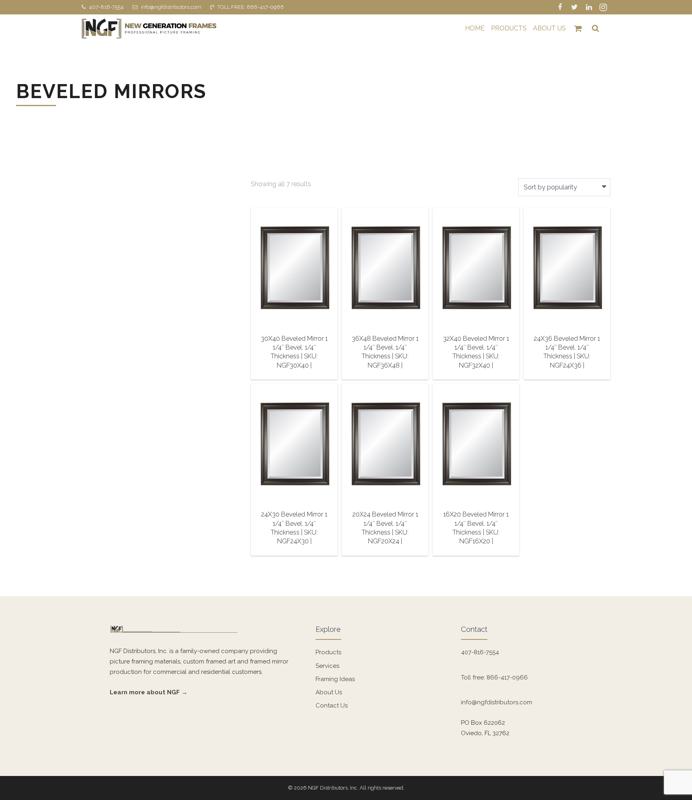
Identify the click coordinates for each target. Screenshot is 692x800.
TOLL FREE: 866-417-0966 (250, 7)
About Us (329, 692)
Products (328, 652)
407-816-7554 (106, 7)
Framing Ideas (335, 679)
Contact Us (332, 705)
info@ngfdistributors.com (171, 7)
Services (327, 665)
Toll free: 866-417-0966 (494, 677)
